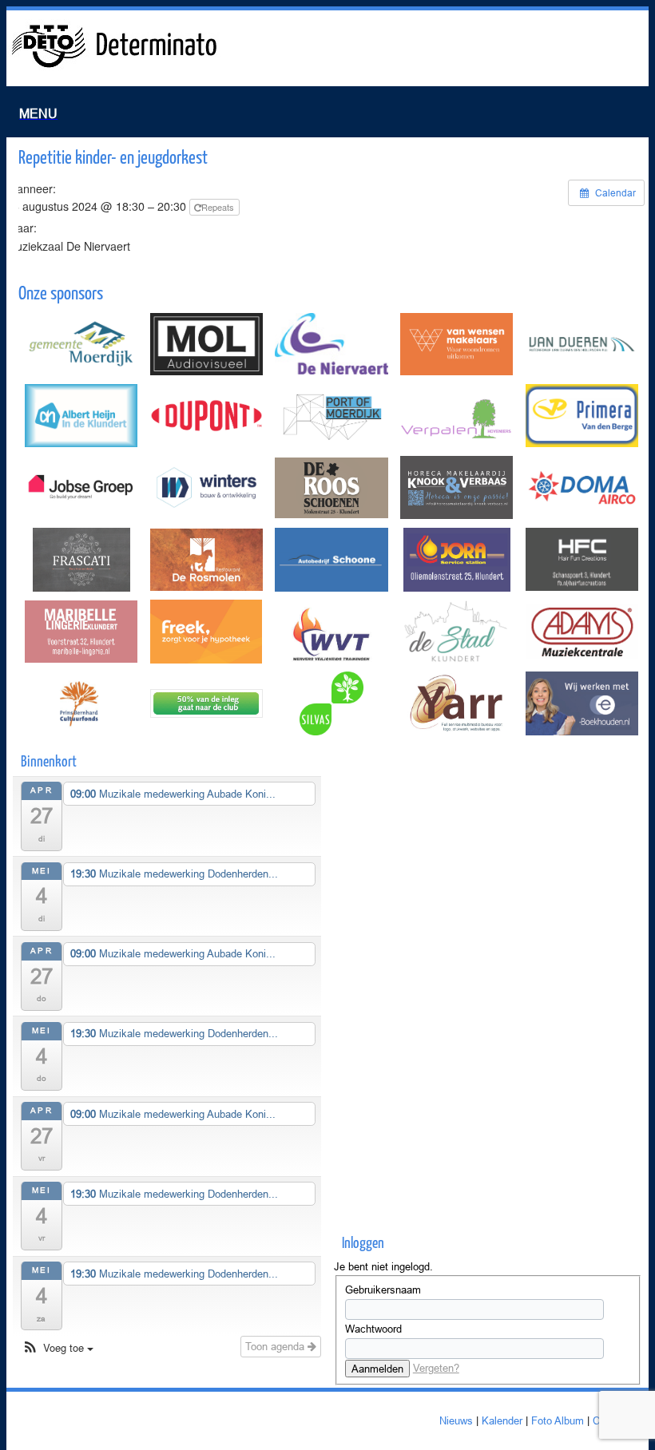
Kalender (502, 1420)
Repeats (218, 206)
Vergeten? (436, 1367)
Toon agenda (276, 1346)
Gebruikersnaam (383, 1289)
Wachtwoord (373, 1328)
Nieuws (456, 1420)
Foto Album (557, 1420)
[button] (57, 1348)
